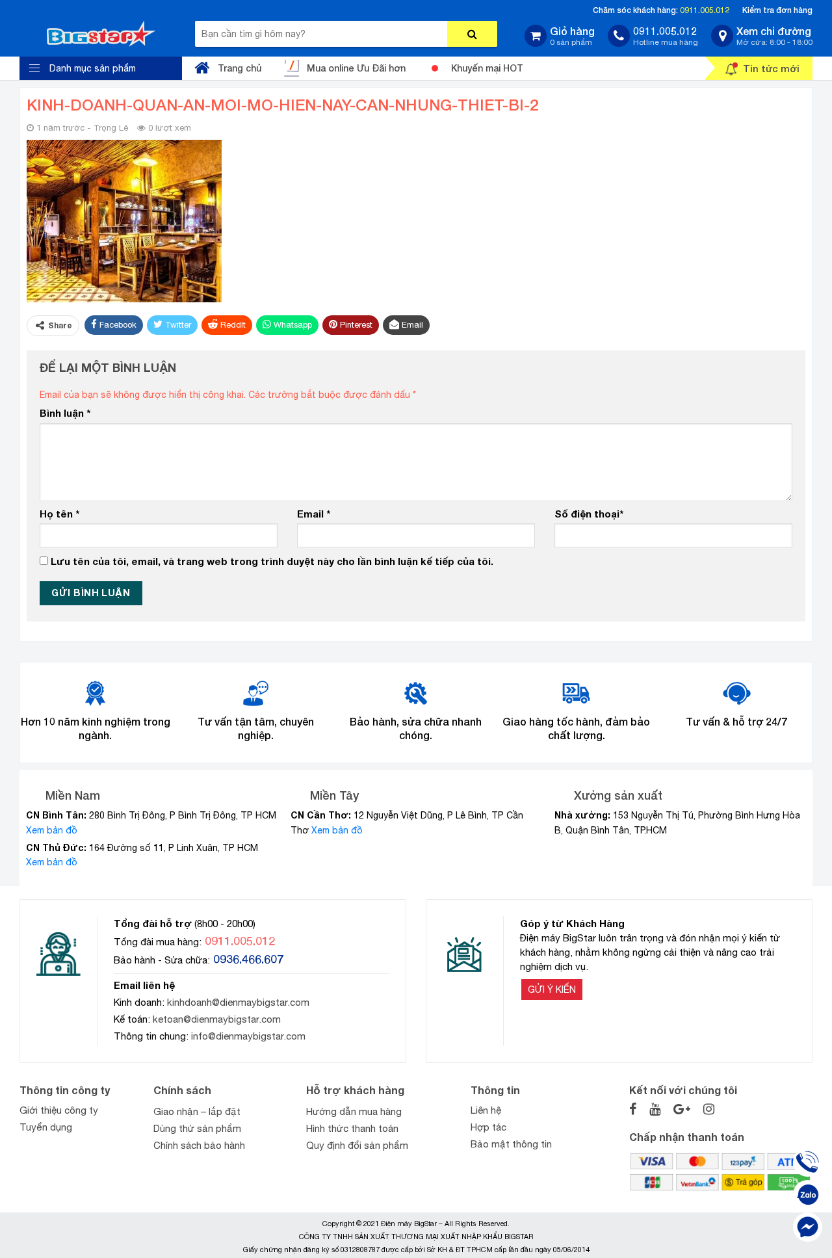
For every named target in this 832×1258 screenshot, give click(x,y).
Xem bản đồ (51, 830)
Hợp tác (488, 1127)
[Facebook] (807, 1227)
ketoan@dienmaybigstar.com (217, 1019)
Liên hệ (486, 1110)
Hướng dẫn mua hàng (354, 1111)
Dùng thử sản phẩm (197, 1128)
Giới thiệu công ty (59, 1110)
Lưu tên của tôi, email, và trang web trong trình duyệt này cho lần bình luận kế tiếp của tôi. (272, 561)
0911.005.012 (704, 10)
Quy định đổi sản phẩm (357, 1145)
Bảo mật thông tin (511, 1143)
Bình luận (65, 413)
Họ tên (59, 513)
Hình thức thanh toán (352, 1128)
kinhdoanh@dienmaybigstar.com (238, 1002)
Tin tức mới (771, 68)
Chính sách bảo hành (199, 1145)
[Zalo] (807, 1194)
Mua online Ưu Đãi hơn (356, 67)
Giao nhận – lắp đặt (196, 1111)
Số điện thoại (588, 513)
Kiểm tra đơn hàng (777, 10)
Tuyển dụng (46, 1127)
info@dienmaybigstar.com (248, 1036)
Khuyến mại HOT (487, 67)
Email (313, 513)
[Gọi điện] (807, 1162)
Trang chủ (239, 67)
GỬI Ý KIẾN (552, 989)
